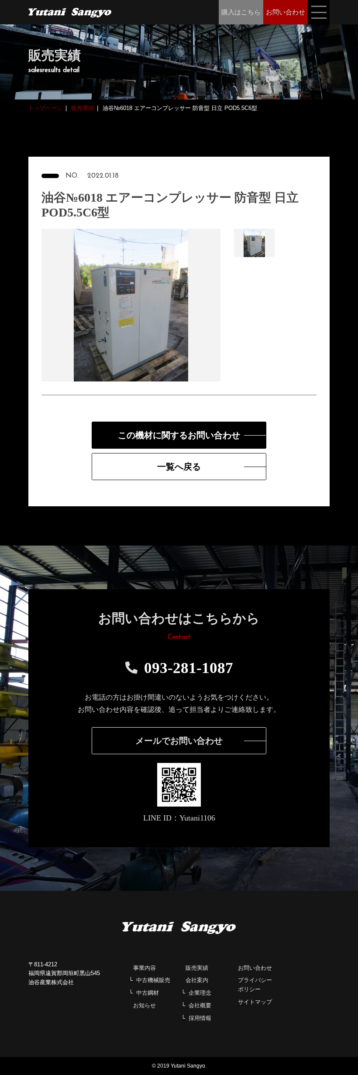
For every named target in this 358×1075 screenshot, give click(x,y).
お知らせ (144, 1005)
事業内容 (144, 968)
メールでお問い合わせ (179, 740)
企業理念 (200, 992)
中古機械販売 (153, 980)
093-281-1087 (188, 668)
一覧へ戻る (179, 466)
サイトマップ (255, 1002)
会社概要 (200, 1005)
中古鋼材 (147, 992)
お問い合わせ (255, 968)
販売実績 (197, 968)
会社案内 (197, 980)
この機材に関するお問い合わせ (179, 435)
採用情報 (200, 1018)
